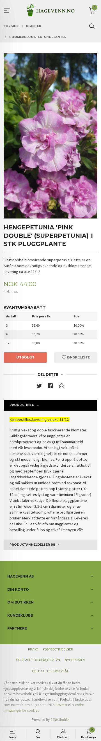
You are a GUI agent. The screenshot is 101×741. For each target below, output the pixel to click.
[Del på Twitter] (39, 386)
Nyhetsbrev (75, 660)
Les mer (61, 704)
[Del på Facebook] (50, 386)
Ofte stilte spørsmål (50, 671)
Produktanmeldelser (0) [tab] (32, 545)
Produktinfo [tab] (22, 405)
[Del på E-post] (61, 386)
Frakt (33, 649)
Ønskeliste (78, 357)
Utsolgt (25, 357)
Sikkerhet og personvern (38, 660)
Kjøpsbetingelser (58, 649)
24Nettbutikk (59, 719)
